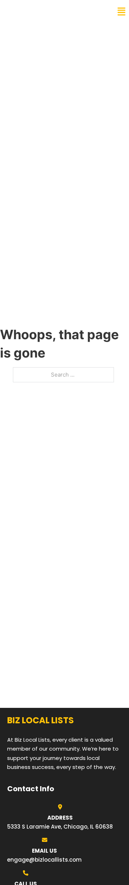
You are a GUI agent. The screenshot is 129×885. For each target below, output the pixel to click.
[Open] (121, 11)
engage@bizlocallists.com (44, 859)
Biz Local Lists (32, 11)
